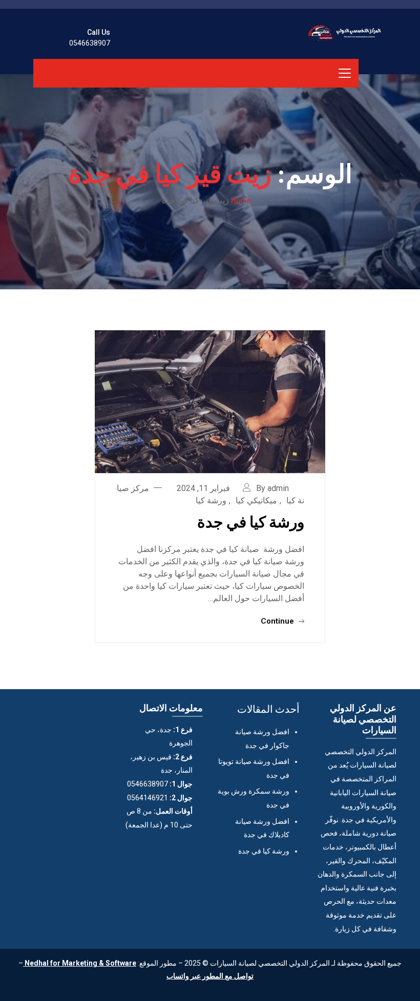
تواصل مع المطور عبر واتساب (210, 976)
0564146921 (147, 798)
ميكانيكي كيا (256, 500)
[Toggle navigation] (345, 73)
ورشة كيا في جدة (250, 521)
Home (240, 200)
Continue (278, 621)
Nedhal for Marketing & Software (79, 963)
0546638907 (89, 43)
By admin (272, 488)
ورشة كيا (211, 500)
